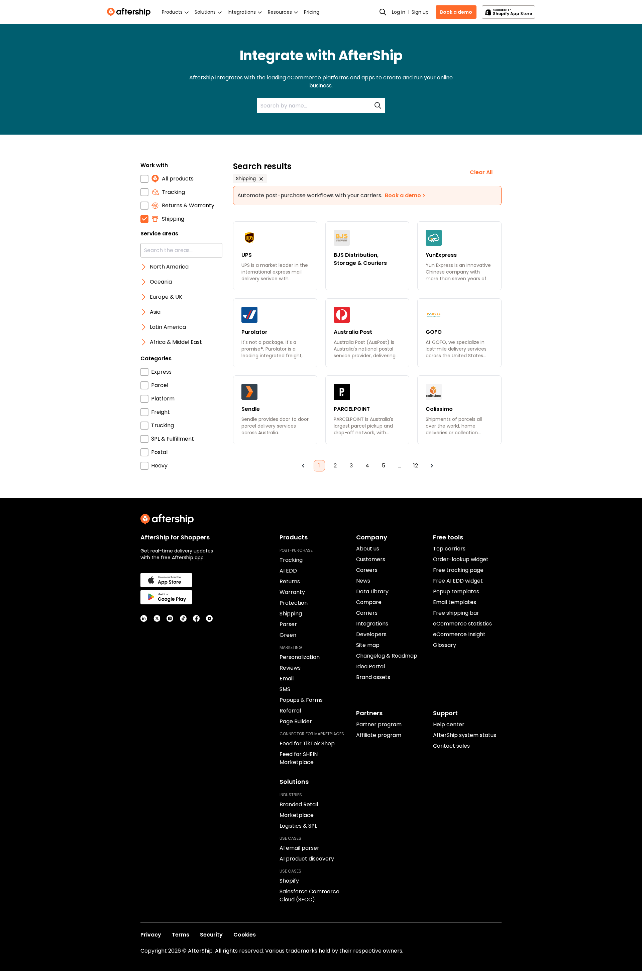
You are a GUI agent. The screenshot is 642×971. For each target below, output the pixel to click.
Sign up (420, 12)
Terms (180, 935)
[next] (431, 465)
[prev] (303, 465)
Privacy (150, 935)
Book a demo (456, 12)
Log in (398, 12)
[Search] (383, 12)
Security (211, 935)
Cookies (244, 935)
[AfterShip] (130, 12)
